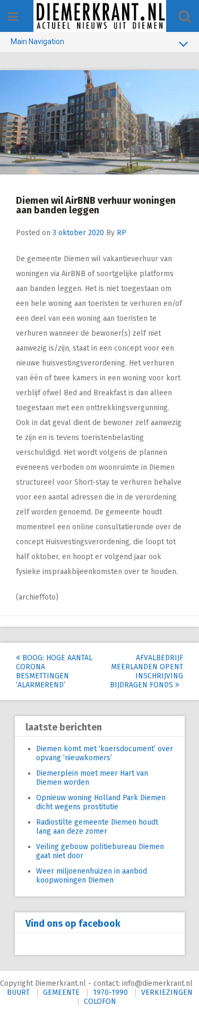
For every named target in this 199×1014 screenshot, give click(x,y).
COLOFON (100, 1001)
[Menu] (13, 17)
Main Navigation (37, 41)
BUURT (18, 992)
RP (121, 232)
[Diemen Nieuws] (99, 16)
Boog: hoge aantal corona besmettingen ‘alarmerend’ (54, 671)
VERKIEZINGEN (167, 992)
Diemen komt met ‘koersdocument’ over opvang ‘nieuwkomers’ (104, 753)
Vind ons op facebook (72, 923)
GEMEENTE (61, 992)
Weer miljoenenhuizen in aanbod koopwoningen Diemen (91, 876)
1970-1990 (110, 992)
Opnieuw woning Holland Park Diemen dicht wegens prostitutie (101, 802)
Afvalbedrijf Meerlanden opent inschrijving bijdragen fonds (146, 671)
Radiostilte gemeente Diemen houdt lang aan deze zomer (97, 827)
